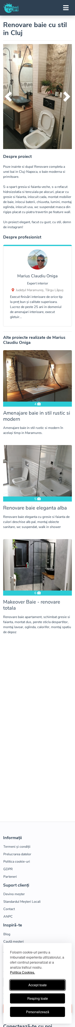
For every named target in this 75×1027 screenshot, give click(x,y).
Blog (6, 934)
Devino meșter (14, 894)
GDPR (8, 869)
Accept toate (37, 984)
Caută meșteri (13, 941)
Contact (9, 909)
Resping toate (37, 998)
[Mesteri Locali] (10, 8)
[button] (8, 96)
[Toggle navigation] (66, 8)
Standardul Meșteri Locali (22, 901)
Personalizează (37, 1011)
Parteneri (10, 876)
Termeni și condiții (16, 846)
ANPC (8, 916)
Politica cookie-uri (16, 861)
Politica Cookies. (22, 972)
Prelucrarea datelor (17, 854)
